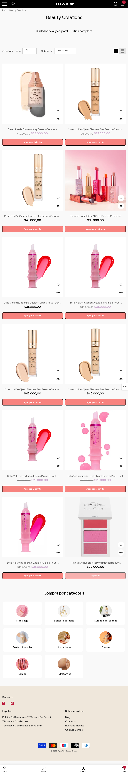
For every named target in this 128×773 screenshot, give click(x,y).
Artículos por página (11, 51)
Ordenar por (47, 51)
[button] (12, 4)
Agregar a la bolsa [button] (32, 142)
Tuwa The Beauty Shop (67, 751)
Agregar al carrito (95, 142)
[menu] (4, 4)
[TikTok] (12, 703)
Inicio (4, 10)
